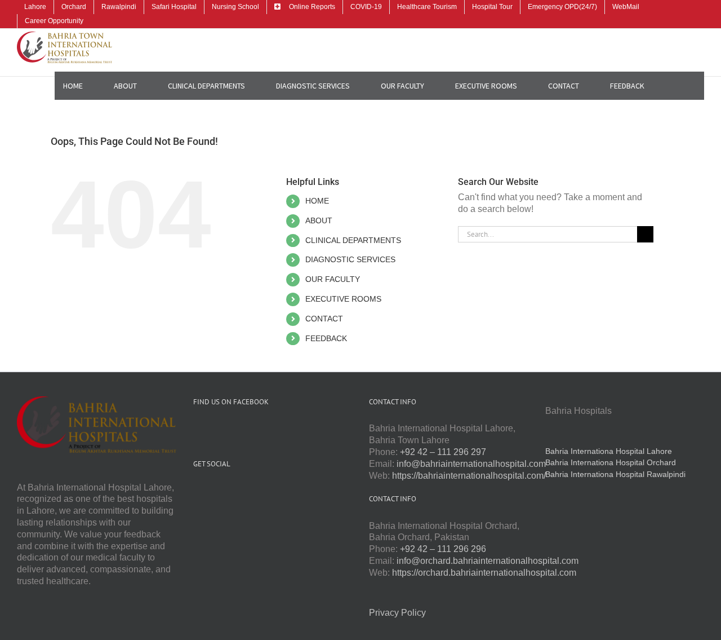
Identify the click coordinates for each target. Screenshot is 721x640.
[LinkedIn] (242, 491)
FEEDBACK (326, 338)
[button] (678, 86)
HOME (317, 200)
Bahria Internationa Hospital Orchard (610, 462)
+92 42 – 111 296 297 (443, 452)
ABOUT (318, 220)
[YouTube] (211, 491)
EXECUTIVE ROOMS (343, 298)
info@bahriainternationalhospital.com (471, 464)
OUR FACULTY (332, 279)
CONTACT (324, 318)
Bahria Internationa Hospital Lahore (608, 451)
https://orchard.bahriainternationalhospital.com (484, 572)
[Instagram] (227, 491)
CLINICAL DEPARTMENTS (353, 240)
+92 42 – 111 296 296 (443, 549)
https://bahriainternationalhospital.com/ (469, 475)
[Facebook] (196, 491)
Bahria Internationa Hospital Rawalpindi (615, 474)
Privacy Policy (397, 612)
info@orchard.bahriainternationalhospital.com (487, 561)
